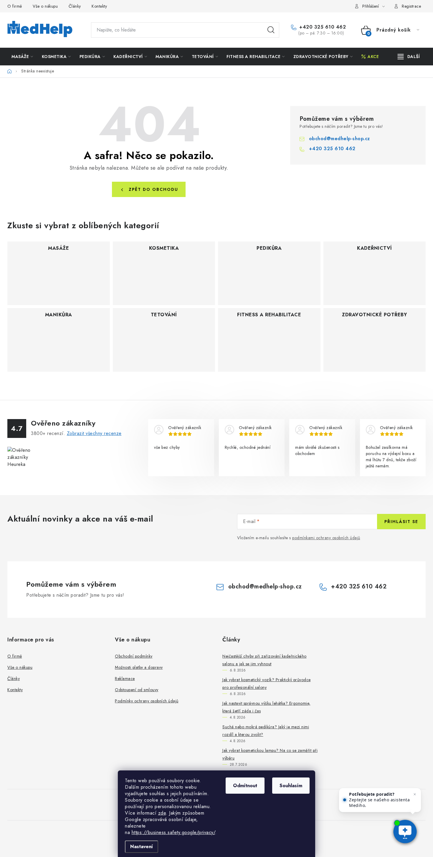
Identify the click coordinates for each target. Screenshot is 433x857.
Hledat (271, 30)
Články (75, 6)
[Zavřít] (415, 794)
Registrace (411, 6)
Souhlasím (291, 785)
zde (162, 813)
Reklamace (125, 678)
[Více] (409, 56)
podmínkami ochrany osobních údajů (326, 538)
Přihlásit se (401, 522)
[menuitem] (22, 56)
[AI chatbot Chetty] (405, 831)
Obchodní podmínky (134, 656)
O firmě (14, 6)
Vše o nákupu (45, 6)
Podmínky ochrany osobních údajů (147, 701)
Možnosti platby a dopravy (139, 667)
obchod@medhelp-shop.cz (339, 138)
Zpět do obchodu (153, 189)
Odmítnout (245, 785)
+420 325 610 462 (322, 27)
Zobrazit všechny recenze (94, 433)
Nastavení (141, 846)
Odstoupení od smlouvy (136, 690)
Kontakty (99, 6)
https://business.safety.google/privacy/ (173, 832)
